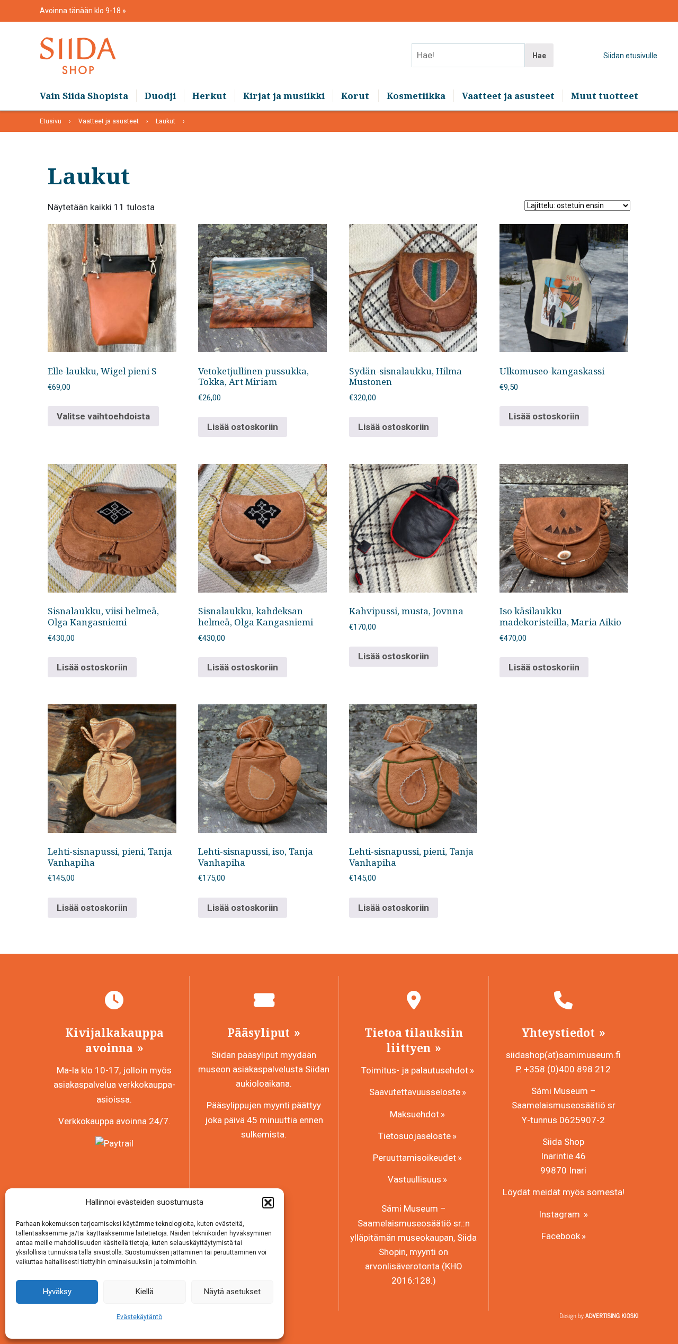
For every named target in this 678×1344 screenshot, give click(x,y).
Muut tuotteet (604, 95)
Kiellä (145, 1291)
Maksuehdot (414, 1114)
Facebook (560, 1236)
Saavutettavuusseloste (414, 1092)
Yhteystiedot (559, 1032)
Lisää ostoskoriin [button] (242, 427)
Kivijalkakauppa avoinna (114, 1040)
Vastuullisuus (414, 1179)
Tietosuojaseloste (414, 1136)
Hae (539, 55)
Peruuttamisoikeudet (414, 1157)
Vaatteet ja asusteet (508, 95)
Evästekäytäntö (139, 1317)
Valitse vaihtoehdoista (103, 416)
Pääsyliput (259, 1032)
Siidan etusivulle (630, 55)
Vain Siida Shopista (84, 95)
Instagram (560, 1214)
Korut (355, 95)
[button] (268, 1202)
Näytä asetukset (232, 1291)
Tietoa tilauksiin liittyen (413, 1040)
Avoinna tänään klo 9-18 (81, 10)
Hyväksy (57, 1291)
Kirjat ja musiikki (284, 95)
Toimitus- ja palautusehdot (414, 1070)
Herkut (209, 95)
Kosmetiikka (416, 95)
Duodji (160, 95)
